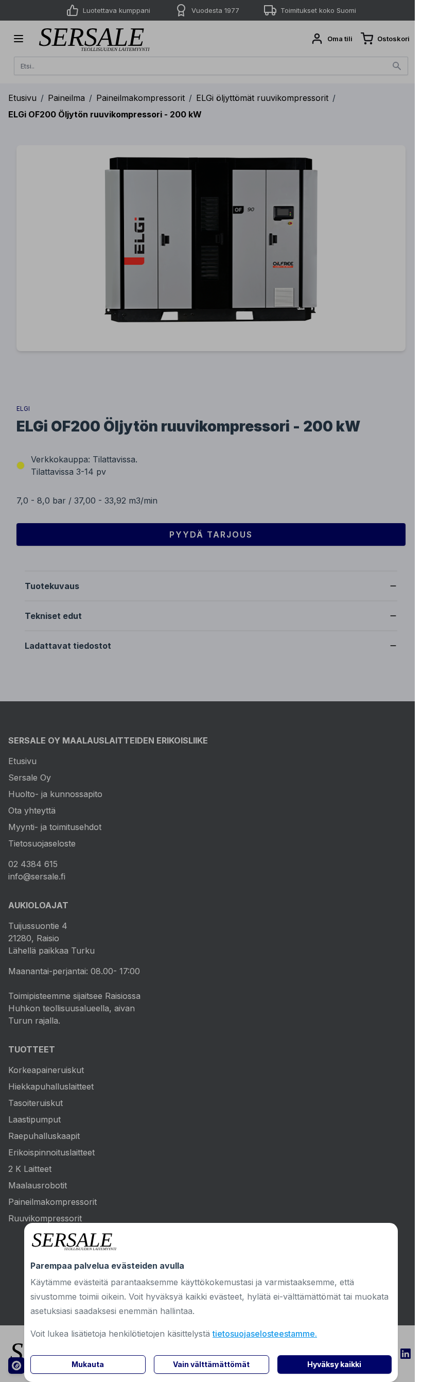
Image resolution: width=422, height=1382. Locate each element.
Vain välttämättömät (211, 1364)
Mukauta (88, 1364)
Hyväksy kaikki (334, 1364)
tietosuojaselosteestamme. (265, 1333)
